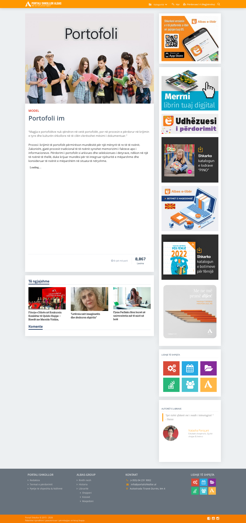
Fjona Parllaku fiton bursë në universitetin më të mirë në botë (129, 316)
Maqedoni (87, 501)
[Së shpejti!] (190, 368)
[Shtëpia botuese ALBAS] (208, 385)
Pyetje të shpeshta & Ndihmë (45, 488)
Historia (83, 484)
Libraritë (83, 488)
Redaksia (34, 480)
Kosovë (85, 497)
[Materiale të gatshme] (171, 368)
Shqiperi (86, 492)
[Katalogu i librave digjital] (208, 368)
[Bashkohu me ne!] (190, 385)
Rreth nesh (84, 480)
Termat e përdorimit (41, 484)
